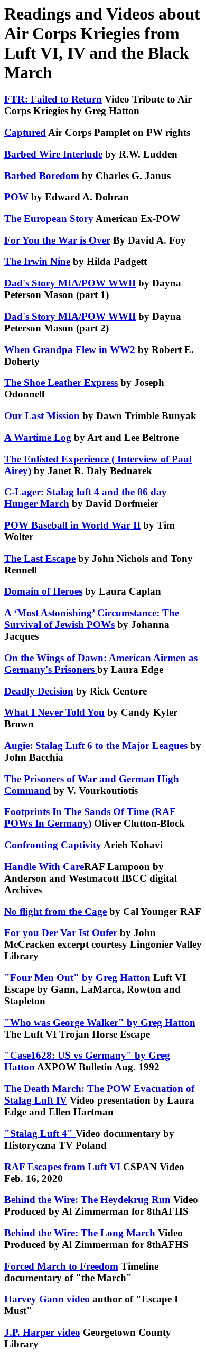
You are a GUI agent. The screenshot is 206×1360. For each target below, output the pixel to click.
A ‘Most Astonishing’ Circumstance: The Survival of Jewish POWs (91, 618)
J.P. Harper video (42, 1332)
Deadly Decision (38, 691)
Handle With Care (44, 866)
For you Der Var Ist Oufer (60, 932)
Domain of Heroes (43, 591)
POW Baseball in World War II (72, 525)
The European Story (50, 218)
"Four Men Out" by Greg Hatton (77, 977)
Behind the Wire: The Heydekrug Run (88, 1199)
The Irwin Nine (37, 261)
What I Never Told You (54, 712)
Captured (25, 132)
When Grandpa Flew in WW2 (69, 349)
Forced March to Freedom (61, 1266)
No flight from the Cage (55, 911)
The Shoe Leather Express (61, 382)
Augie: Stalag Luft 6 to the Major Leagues (96, 745)
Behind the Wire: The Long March (81, 1232)
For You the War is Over (57, 240)
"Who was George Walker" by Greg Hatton (99, 1022)
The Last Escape (40, 558)
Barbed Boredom (41, 175)
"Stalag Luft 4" (40, 1133)
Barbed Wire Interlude (53, 154)
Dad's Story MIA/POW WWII (70, 283)
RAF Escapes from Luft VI (62, 1166)
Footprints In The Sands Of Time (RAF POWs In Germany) (90, 817)
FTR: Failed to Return (53, 99)
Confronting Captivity (52, 844)
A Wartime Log (37, 437)
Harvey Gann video (47, 1299)
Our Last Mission (42, 415)
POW (16, 196)
